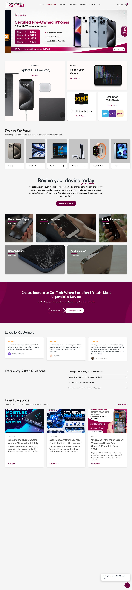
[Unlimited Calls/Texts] (112, 106)
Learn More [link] (12, 223)
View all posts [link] (121, 404)
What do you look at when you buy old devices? (84, 388)
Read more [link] (11, 463)
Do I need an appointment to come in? (81, 382)
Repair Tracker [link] (81, 116)
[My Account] (122, 5)
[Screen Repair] (35, 259)
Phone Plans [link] (112, 105)
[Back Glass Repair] (19, 228)
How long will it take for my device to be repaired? (85, 372)
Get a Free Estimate (66, 203)
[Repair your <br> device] (97, 75)
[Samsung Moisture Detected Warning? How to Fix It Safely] (24, 421)
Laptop (53, 166)
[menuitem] (41, 4)
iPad (115, 166)
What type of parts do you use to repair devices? (85, 377)
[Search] (118, 5)
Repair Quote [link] (74, 78)
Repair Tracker (56, 310)
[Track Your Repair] (81, 106)
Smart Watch (98, 166)
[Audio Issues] (97, 259)
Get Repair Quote (74, 310)
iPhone (10, 166)
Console (75, 166)
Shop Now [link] (34, 75)
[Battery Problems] (66, 228)
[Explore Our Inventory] (35, 91)
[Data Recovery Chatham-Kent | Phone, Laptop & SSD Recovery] (66, 421)
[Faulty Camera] (113, 228)
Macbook (32, 166)
